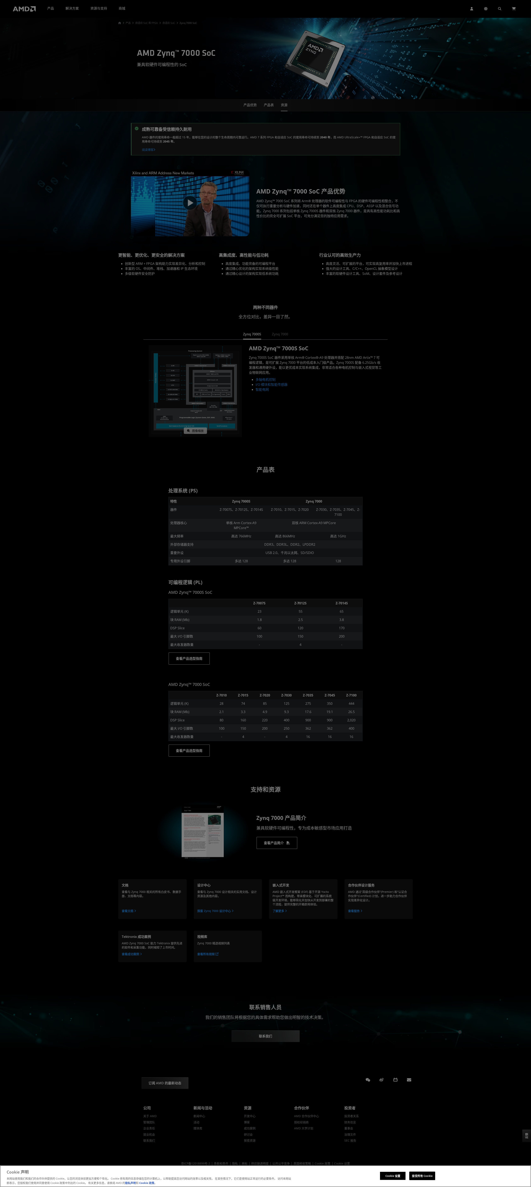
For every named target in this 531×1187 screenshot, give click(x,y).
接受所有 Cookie (422, 1176)
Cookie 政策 (146, 1183)
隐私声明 (130, 1183)
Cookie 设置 (392, 1176)
